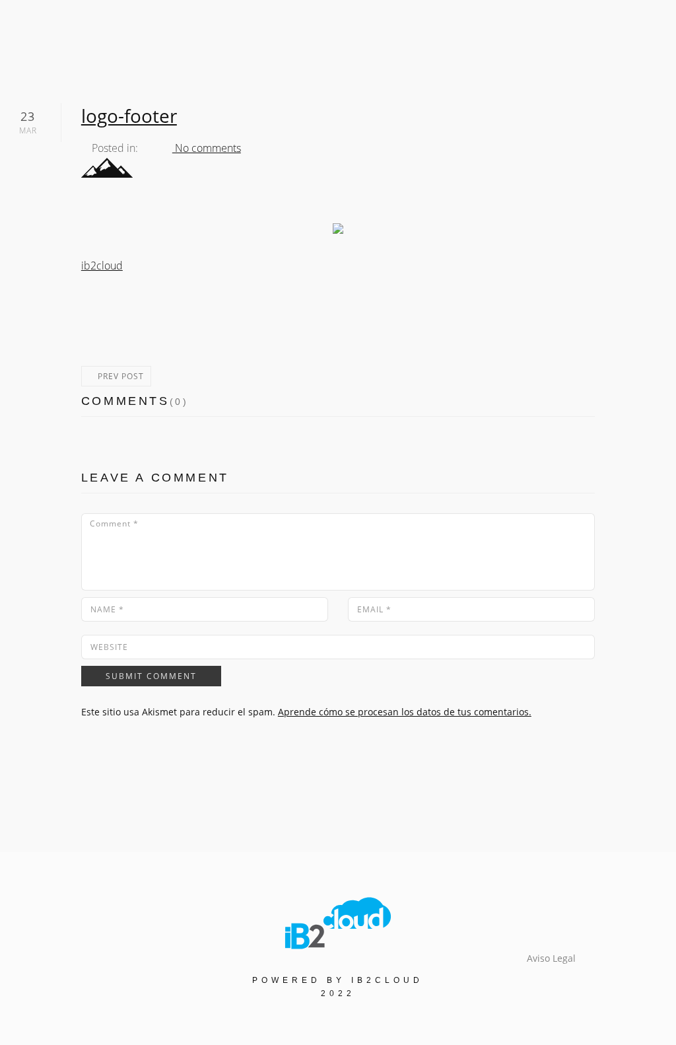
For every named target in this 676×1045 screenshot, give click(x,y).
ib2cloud (102, 265)
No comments (206, 148)
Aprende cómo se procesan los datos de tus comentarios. (404, 711)
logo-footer (129, 115)
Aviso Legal (551, 958)
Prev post (119, 376)
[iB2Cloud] (338, 922)
